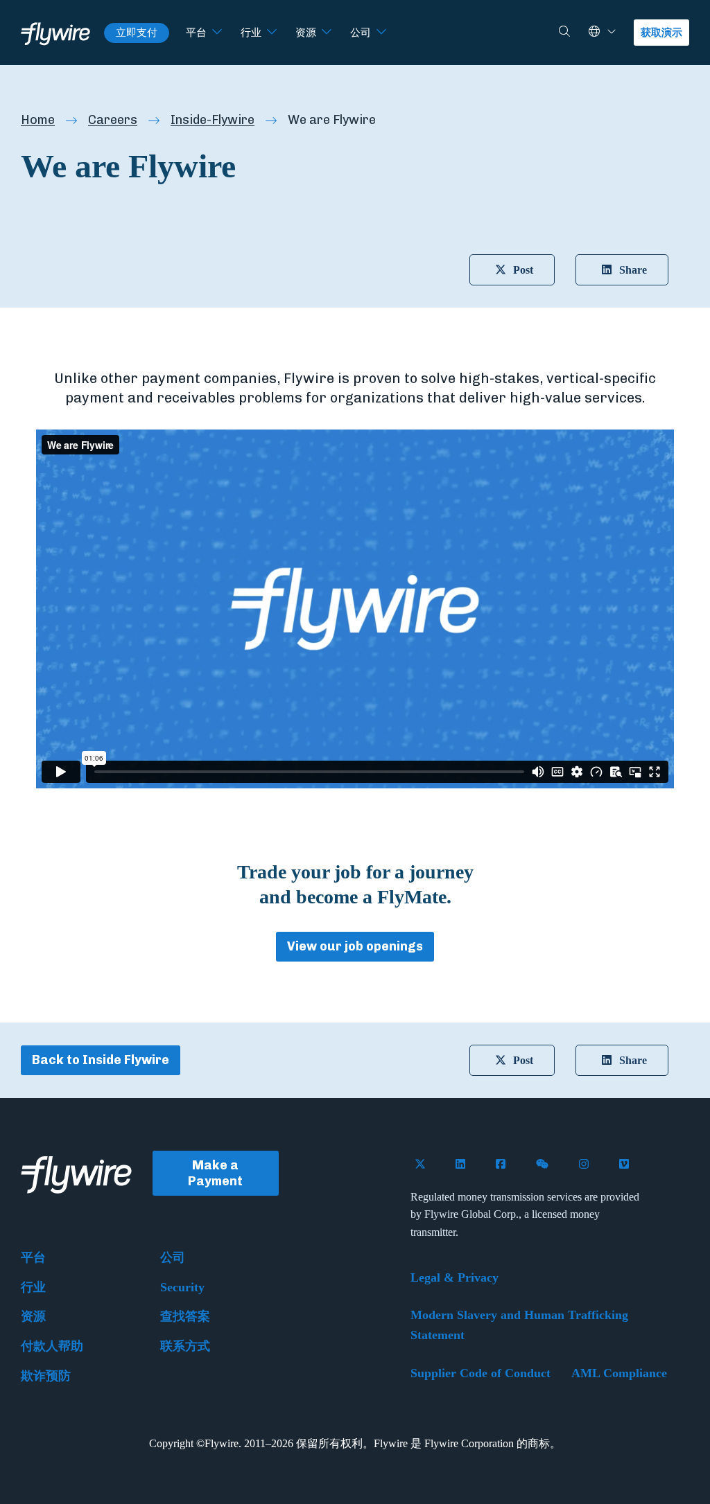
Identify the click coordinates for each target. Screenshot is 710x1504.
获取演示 (661, 32)
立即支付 (136, 32)
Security (182, 1287)
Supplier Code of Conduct (480, 1373)
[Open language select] (611, 32)
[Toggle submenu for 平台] (217, 32)
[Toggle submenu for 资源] (327, 32)
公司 (360, 32)
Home (38, 119)
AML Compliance (619, 1373)
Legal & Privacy (454, 1277)
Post (523, 270)
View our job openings (355, 946)
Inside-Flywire (212, 119)
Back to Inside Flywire (100, 1060)
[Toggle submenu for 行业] (272, 32)
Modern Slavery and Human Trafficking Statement (519, 1325)
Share (633, 270)
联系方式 (185, 1346)
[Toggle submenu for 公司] (381, 32)
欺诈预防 (46, 1376)
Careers (112, 119)
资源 (305, 32)
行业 (251, 32)
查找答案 (185, 1316)
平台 (196, 32)
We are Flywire (332, 119)
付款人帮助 (52, 1346)
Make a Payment (215, 1173)
